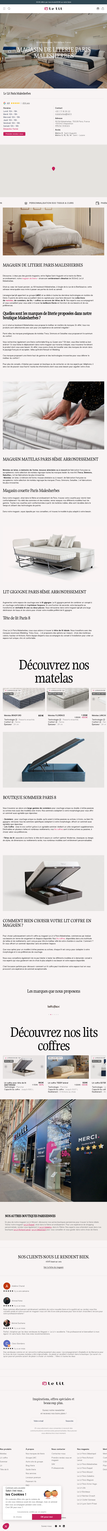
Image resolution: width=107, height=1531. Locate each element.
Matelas (3, 1454)
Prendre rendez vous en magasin (62, 1459)
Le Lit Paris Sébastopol (86, 1454)
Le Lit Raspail (29, 1225)
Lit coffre (4, 1458)
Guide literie (31, 1469)
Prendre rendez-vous (14, 134)
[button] (6, 1526)
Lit (1, 1466)
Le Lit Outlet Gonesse (86, 1500)
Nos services (31, 1473)
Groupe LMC (31, 1458)
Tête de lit (4, 1469)
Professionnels (58, 1468)
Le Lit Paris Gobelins (85, 1476)
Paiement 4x (31, 1481)
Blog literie (30, 1466)
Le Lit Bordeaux (83, 1492)
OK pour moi (47, 1517)
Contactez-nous (58, 1454)
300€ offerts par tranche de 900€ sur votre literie (53, 2)
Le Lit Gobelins (45, 1227)
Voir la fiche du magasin (54, 1267)
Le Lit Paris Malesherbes (87, 1464)
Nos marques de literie (35, 1454)
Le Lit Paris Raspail (85, 1468)
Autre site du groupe (34, 1462)
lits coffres (58, 829)
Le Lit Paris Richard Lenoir (85, 1459)
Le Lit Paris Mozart (85, 1472)
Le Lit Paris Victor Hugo (87, 1484)
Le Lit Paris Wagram (85, 1480)
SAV (53, 1464)
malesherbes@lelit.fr (63, 114)
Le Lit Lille (81, 1488)
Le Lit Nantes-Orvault (86, 1496)
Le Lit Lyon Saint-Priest (87, 1504)
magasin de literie (29, 278)
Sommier (3, 1462)
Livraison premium (33, 1477)
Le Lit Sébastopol (39, 1230)
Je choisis (17, 1517)
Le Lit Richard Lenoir (22, 1230)
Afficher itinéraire (62, 126)
